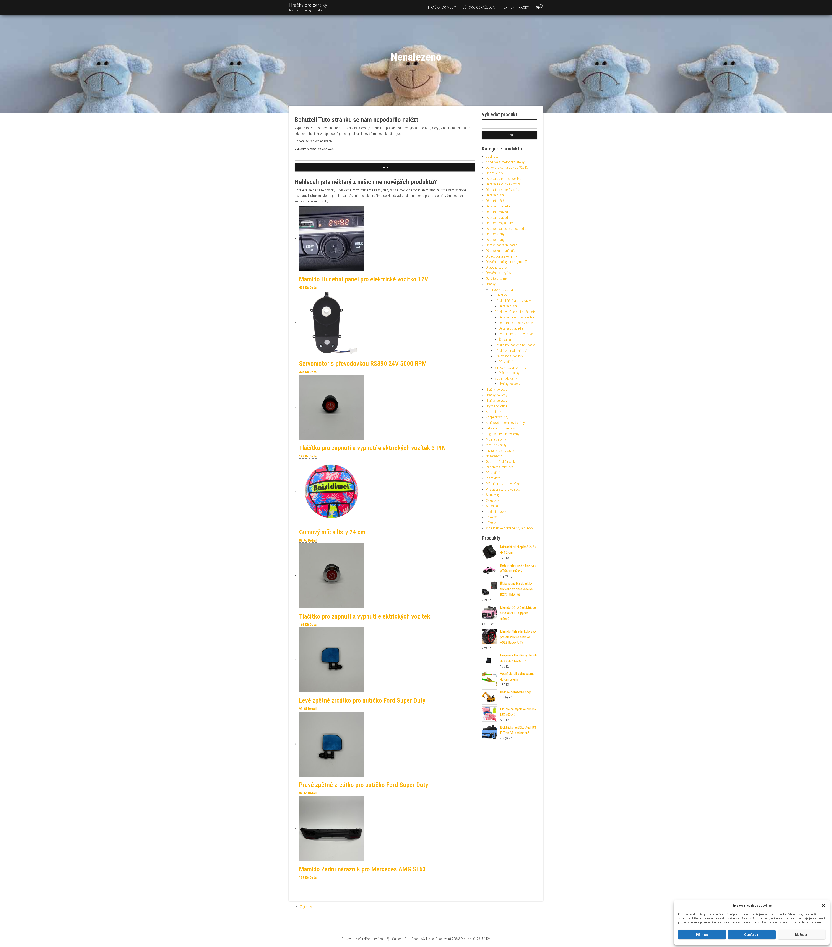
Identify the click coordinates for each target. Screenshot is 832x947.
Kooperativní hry (497, 417)
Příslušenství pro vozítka (516, 334)
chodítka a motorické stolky (505, 162)
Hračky (491, 284)
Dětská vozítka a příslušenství (515, 312)
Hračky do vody (442, 7)
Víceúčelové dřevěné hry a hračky (509, 528)
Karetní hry (493, 412)
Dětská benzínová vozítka (503, 178)
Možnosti (801, 935)
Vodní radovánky (506, 378)
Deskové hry (494, 173)
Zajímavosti (308, 907)
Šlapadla (505, 340)
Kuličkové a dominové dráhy (505, 423)
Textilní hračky (515, 7)
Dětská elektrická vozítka (503, 184)
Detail (314, 288)
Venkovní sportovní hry (510, 367)
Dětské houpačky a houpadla (506, 229)
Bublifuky (492, 156)
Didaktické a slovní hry (501, 256)
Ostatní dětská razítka (501, 462)
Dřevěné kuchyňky (498, 273)
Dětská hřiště (495, 195)
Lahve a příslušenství (500, 428)
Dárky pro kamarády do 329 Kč (507, 167)
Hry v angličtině (496, 406)
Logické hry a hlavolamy (502, 434)
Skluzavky (493, 495)
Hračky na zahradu (503, 289)
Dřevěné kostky (496, 267)
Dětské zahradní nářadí (502, 245)
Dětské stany (495, 234)
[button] (823, 905)
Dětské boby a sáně (500, 223)
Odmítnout (751, 935)
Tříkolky (491, 517)
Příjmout (702, 935)
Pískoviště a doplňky (509, 356)
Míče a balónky (509, 373)
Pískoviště (506, 362)
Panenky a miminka (499, 467)
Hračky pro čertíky (308, 5)
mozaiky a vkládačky (500, 450)
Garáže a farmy (496, 278)
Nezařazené (494, 456)
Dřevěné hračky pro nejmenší (506, 262)
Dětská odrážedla (479, 7)
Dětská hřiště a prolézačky (513, 301)
